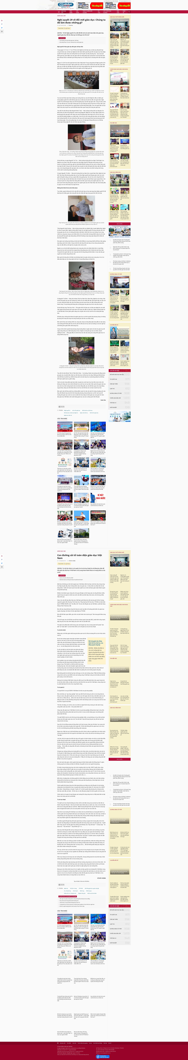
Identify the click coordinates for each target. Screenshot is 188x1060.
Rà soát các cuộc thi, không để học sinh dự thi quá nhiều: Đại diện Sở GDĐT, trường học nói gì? (114, 60)
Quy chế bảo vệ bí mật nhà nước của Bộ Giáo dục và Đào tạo (98, 504)
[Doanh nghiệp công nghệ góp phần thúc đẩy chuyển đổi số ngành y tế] (124, 357)
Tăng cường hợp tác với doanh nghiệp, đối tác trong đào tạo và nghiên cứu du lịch (118, 134)
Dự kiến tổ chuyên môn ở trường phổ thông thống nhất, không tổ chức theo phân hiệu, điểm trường (121, 241)
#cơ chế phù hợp (67, 894)
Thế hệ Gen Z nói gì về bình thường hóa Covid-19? (70, 906)
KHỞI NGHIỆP (113, 407)
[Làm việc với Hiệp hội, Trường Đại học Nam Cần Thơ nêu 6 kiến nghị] (124, 156)
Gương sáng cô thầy (116, 274)
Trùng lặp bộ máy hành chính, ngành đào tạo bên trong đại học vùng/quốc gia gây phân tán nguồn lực (64, 488)
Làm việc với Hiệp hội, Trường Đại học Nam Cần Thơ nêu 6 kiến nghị (124, 163)
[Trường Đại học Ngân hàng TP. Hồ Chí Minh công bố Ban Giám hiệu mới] (124, 89)
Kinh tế (124, 11)
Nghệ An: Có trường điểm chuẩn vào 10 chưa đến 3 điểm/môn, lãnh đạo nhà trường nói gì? (124, 43)
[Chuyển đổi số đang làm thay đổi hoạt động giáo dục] (124, 141)
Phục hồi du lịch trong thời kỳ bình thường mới (69, 904)
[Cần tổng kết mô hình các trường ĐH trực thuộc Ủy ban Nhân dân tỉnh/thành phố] (114, 156)
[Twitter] (2, 28)
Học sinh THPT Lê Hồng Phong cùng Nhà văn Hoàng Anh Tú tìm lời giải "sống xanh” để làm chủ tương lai (64, 453)
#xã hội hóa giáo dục (94, 412)
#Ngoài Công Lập (81, 897)
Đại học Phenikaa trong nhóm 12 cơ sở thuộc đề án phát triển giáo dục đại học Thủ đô (81, 505)
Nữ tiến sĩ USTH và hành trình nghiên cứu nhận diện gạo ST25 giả (124, 299)
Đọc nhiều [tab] (119, 223)
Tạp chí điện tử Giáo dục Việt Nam (81, 885)
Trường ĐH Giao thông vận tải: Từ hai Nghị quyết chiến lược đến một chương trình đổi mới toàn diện (64, 506)
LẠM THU (112, 388)
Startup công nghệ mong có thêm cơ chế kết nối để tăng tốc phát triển (124, 350)
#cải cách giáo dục (76, 410)
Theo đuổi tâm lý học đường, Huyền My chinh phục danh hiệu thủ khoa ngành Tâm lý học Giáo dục (81, 488)
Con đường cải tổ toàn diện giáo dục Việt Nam (69, 40)
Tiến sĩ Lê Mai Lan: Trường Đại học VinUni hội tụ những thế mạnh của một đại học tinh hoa (98, 470)
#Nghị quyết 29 (67, 410)
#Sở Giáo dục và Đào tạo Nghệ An (71, 412)
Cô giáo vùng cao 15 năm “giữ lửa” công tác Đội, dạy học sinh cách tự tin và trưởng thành (114, 314)
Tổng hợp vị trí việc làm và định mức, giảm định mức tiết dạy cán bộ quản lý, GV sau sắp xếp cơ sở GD (64, 471)
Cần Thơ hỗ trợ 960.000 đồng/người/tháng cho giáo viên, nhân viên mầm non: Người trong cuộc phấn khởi (118, 182)
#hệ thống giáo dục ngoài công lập (92, 892)
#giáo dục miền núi (68, 415)
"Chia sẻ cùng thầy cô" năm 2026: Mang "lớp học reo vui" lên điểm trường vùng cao (118, 285)
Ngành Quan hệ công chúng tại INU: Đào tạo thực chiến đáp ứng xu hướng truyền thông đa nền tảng (98, 453)
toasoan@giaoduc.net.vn (126, 1)
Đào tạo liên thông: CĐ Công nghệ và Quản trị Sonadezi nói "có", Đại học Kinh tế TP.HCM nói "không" (81, 542)
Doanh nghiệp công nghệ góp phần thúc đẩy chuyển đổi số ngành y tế (124, 363)
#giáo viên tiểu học (84, 412)
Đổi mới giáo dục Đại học (117, 374)
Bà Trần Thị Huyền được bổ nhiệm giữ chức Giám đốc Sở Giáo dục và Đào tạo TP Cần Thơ (119, 82)
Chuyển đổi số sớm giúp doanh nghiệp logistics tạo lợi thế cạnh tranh (114, 363)
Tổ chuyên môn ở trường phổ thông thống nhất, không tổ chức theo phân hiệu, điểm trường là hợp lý (119, 28)
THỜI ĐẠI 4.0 (113, 402)
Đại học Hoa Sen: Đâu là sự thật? (66, 577)
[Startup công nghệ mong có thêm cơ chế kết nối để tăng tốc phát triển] (124, 343)
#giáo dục (66, 892)
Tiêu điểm (71, 11)
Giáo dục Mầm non (115, 172)
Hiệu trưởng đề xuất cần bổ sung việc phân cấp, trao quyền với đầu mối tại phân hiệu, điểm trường (114, 43)
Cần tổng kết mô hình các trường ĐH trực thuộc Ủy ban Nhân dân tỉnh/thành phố (114, 163)
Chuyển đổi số (114, 325)
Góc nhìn (77, 11)
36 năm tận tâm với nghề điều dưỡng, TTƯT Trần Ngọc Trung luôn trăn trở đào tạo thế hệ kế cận (124, 315)
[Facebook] (2, 24)
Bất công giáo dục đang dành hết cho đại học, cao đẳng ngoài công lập (96, 653)
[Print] (2, 31)
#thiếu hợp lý (88, 894)
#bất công (82, 894)
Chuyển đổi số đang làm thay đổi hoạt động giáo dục (124, 147)
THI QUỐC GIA (113, 379)
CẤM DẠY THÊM (114, 384)
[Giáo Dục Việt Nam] (65, 6)
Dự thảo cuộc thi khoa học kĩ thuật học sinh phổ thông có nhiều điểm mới (80, 470)
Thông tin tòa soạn (70, 1)
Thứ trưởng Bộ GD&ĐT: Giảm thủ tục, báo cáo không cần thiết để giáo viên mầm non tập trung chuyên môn (124, 215)
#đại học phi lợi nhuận (91, 897)
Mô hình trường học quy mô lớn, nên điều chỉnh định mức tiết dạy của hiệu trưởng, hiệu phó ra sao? (64, 523)
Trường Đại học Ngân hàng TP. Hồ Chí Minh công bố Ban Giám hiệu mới (124, 95)
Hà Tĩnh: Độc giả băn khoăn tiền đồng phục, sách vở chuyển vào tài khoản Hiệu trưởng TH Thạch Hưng (81, 435)
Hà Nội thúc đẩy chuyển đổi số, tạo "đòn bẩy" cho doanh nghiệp (119, 336)
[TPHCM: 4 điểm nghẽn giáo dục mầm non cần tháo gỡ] (124, 191)
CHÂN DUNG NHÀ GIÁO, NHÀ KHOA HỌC (119, 69)
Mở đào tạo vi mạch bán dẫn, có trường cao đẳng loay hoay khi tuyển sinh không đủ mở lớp (98, 488)
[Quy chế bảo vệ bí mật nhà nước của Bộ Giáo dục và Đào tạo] (98, 498)
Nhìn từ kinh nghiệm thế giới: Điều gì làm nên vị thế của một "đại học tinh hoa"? (98, 523)
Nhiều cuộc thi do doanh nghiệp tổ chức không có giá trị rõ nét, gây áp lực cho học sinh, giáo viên (124, 60)
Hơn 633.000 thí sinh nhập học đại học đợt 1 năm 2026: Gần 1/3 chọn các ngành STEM (64, 541)
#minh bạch (75, 894)
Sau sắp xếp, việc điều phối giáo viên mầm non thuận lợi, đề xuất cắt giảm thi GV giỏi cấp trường (114, 198)
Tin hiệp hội (113, 123)
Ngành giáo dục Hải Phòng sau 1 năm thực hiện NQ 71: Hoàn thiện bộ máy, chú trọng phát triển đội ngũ (81, 524)
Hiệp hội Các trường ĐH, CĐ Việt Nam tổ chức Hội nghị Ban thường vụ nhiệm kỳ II (114, 148)
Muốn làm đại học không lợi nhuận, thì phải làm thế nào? (71, 579)
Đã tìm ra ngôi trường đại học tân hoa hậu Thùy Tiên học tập (72, 910)
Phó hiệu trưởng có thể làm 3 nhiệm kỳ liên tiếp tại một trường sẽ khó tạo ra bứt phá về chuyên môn (121, 263)
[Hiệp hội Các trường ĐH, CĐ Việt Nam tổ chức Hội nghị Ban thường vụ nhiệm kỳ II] (114, 141)
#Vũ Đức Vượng (73, 892)
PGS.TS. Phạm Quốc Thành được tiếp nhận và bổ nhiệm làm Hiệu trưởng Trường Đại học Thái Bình (124, 113)
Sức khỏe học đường (107, 11)
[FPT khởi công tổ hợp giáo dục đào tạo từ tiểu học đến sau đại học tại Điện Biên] (64, 427)
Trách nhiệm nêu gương (87, 11)
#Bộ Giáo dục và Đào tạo (87, 410)
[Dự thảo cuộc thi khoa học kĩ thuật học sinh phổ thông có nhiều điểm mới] (81, 462)
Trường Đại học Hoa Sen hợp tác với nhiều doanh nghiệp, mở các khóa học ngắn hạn (77, 908)
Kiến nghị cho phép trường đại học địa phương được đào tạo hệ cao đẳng (75, 902)
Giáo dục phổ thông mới (117, 17)
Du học (99, 11)
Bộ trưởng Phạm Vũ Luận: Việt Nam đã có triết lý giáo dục (71, 42)
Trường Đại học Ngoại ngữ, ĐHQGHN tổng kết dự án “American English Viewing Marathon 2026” (80, 453)
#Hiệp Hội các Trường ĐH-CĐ (70, 897)
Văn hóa (118, 11)
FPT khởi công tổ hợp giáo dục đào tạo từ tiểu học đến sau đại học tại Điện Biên (64, 434)
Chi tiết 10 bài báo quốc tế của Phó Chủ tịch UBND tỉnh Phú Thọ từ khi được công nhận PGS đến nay (114, 97)
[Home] (2, 20)
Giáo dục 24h (63, 11)
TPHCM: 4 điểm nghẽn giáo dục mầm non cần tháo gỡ (124, 197)
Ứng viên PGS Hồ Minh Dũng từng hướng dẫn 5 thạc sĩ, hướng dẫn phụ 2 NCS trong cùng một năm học (114, 113)
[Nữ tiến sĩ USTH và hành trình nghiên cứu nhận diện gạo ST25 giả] (124, 293)
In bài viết (62, 406)
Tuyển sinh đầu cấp (115, 398)
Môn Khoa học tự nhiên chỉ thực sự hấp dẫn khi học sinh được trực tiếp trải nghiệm (114, 299)
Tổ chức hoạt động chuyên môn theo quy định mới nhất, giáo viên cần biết (121, 269)
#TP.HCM (81, 892)
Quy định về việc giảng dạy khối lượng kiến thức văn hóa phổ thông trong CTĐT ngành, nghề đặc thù (98, 435)
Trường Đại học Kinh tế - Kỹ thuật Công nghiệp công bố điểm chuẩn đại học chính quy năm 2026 (122, 255)
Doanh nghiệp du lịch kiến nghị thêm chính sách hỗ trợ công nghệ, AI (114, 350)
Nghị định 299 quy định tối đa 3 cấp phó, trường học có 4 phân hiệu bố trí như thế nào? (121, 248)
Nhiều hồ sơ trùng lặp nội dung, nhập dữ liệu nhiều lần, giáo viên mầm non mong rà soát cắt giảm (114, 215)
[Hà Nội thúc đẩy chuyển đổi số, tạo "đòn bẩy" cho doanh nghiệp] (119, 333)
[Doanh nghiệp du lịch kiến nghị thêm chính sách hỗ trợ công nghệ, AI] (114, 343)
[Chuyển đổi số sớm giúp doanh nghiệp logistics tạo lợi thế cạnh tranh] (114, 357)
